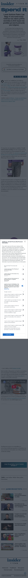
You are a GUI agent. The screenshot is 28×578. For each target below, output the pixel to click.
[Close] (25, 242)
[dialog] (14, 289)
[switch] (23, 269)
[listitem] (14, 266)
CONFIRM (8, 334)
